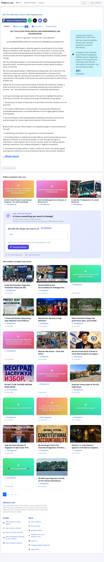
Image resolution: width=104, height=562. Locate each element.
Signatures (21, 26)
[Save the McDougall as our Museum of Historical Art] (52, 193)
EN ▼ (20, 3)
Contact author (10, 168)
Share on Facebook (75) (16, 20)
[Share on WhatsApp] (30, 20)
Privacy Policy (51, 26)
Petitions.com (7, 3)
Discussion (38, 26)
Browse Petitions (30, 3)
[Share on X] (35, 20)
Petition (7, 26)
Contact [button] (41, 3)
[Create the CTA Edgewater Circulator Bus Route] (85, 193)
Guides (6, 518)
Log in (84, 3)
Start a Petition (96, 3)
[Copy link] (45, 20)
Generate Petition (20, 247)
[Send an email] (40, 20)
